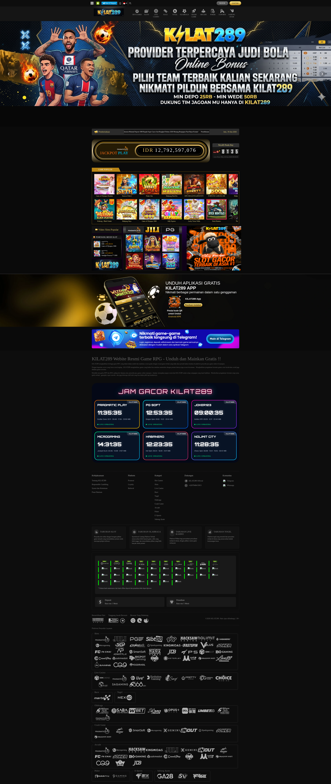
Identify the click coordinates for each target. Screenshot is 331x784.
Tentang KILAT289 (99, 481)
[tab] (134, 229)
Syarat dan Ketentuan (99, 488)
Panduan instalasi (193, 305)
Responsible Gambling (100, 484)
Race (165, 15)
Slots (146, 15)
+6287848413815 (195, 485)
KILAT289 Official (196, 481)
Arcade (203, 15)
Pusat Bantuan (97, 492)
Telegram (230, 481)
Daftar (235, 3)
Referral (131, 488)
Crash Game (194, 16)
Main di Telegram (110, 3)
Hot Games (137, 15)
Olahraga (184, 15)
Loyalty (131, 484)
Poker (212, 15)
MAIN (106, 184)
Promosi (131, 481)
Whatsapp (230, 485)
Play (123, 153)
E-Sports (222, 15)
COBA (135, 240)
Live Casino (156, 16)
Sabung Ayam (231, 16)
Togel (174, 15)
